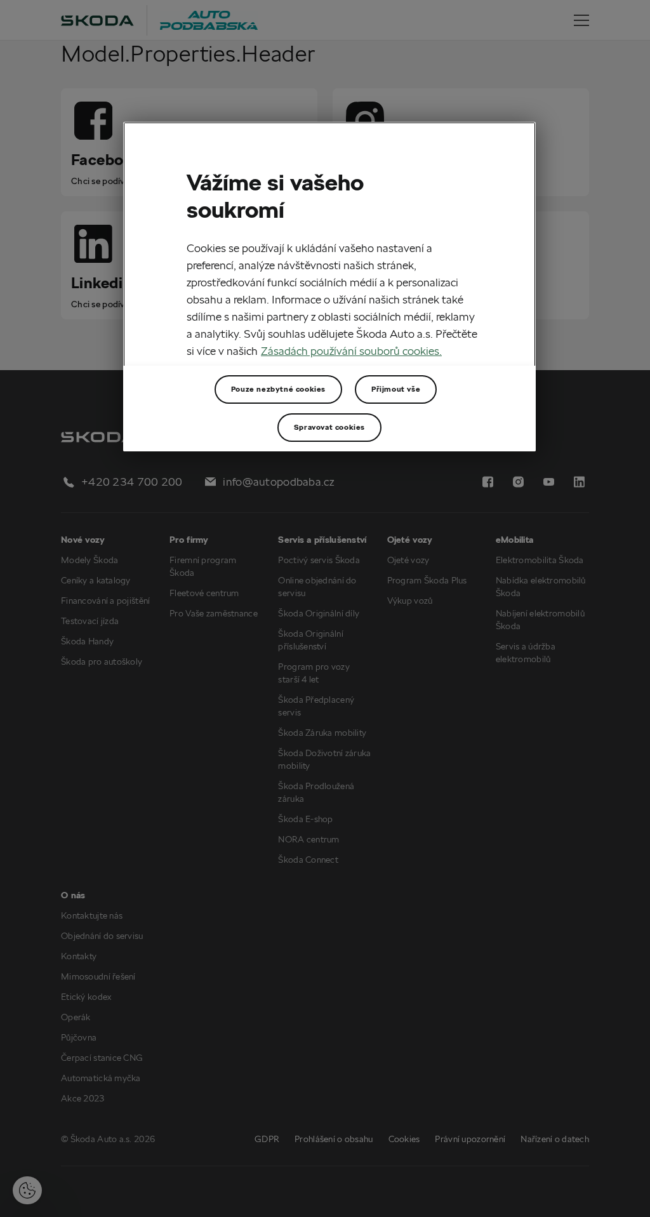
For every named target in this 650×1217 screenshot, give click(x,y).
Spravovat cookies (329, 427)
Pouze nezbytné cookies (278, 389)
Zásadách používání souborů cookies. (351, 350)
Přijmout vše (395, 389)
